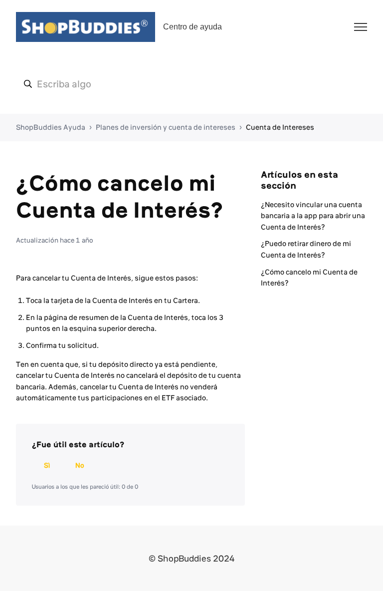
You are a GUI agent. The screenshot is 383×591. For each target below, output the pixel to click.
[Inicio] (85, 27)
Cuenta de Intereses (280, 127)
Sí (47, 465)
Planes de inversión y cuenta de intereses (165, 127)
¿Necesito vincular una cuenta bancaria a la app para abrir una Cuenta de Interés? (313, 216)
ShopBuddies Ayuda (50, 127)
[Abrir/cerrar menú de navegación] (360, 26)
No (79, 465)
